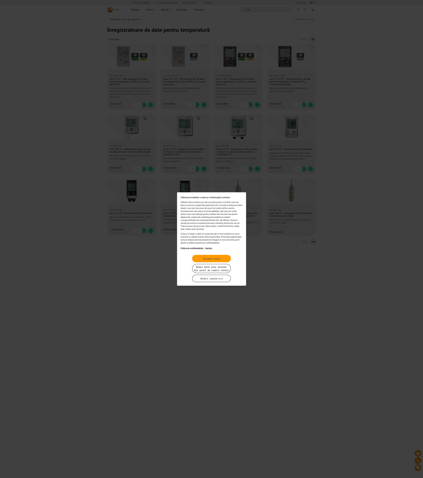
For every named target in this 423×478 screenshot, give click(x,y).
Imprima (208, 248)
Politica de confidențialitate (192, 248)
